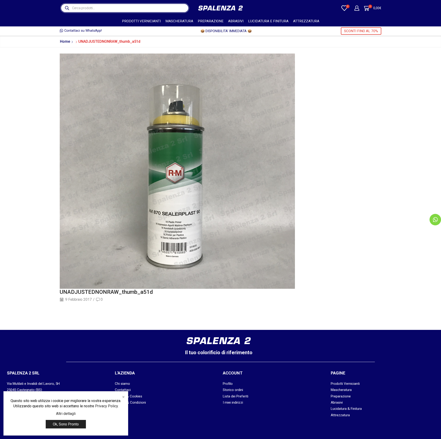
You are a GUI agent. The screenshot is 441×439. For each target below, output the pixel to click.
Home (65, 41)
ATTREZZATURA (306, 21)
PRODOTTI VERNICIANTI (141, 21)
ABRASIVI (235, 21)
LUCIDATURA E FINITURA (268, 21)
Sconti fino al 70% (361, 31)
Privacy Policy (106, 406)
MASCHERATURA (179, 21)
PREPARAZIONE (210, 21)
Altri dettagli (66, 413)
